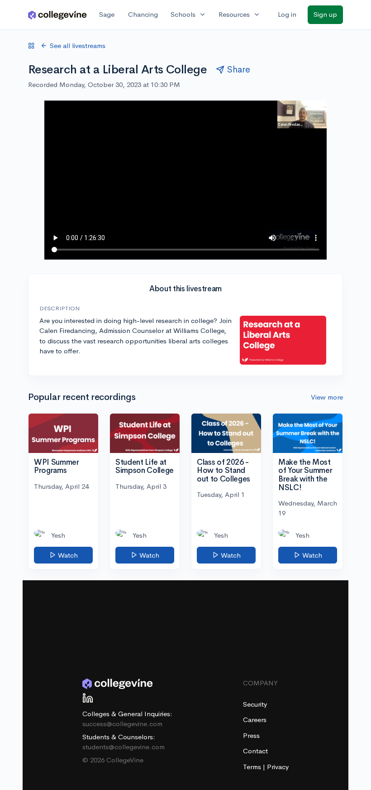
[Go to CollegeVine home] (57, 15)
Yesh (58, 535)
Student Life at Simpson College (144, 467)
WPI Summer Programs (56, 467)
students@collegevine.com (123, 746)
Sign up (325, 14)
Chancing (143, 14)
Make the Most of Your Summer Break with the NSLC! (305, 475)
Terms (253, 766)
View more (327, 397)
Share (238, 69)
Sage (106, 14)
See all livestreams (77, 45)
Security (255, 704)
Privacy (278, 766)
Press (251, 735)
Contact (255, 751)
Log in (287, 14)
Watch (67, 555)
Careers (254, 719)
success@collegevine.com (122, 723)
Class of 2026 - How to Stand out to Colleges (223, 471)
